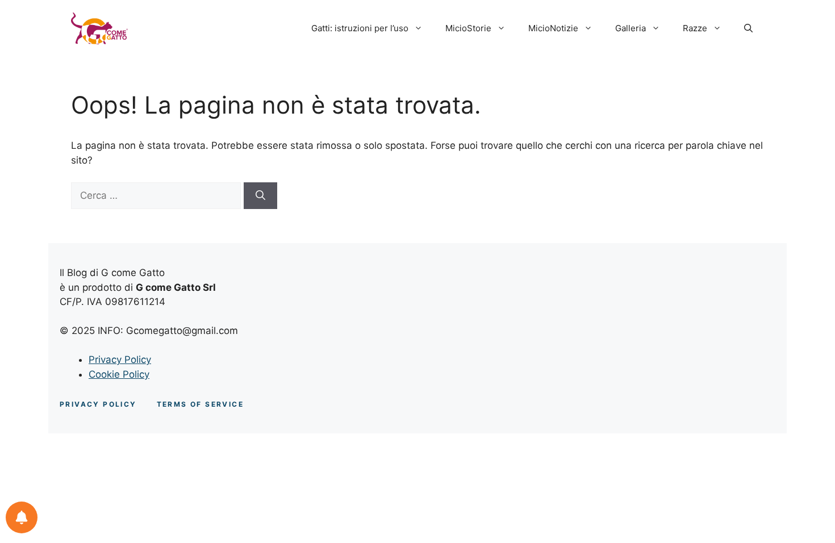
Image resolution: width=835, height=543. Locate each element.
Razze (695, 28)
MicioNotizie (553, 28)
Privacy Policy (120, 359)
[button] (748, 28)
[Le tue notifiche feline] (21, 517)
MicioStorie (468, 28)
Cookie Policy (119, 374)
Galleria (630, 28)
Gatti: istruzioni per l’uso (359, 28)
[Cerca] (260, 196)
